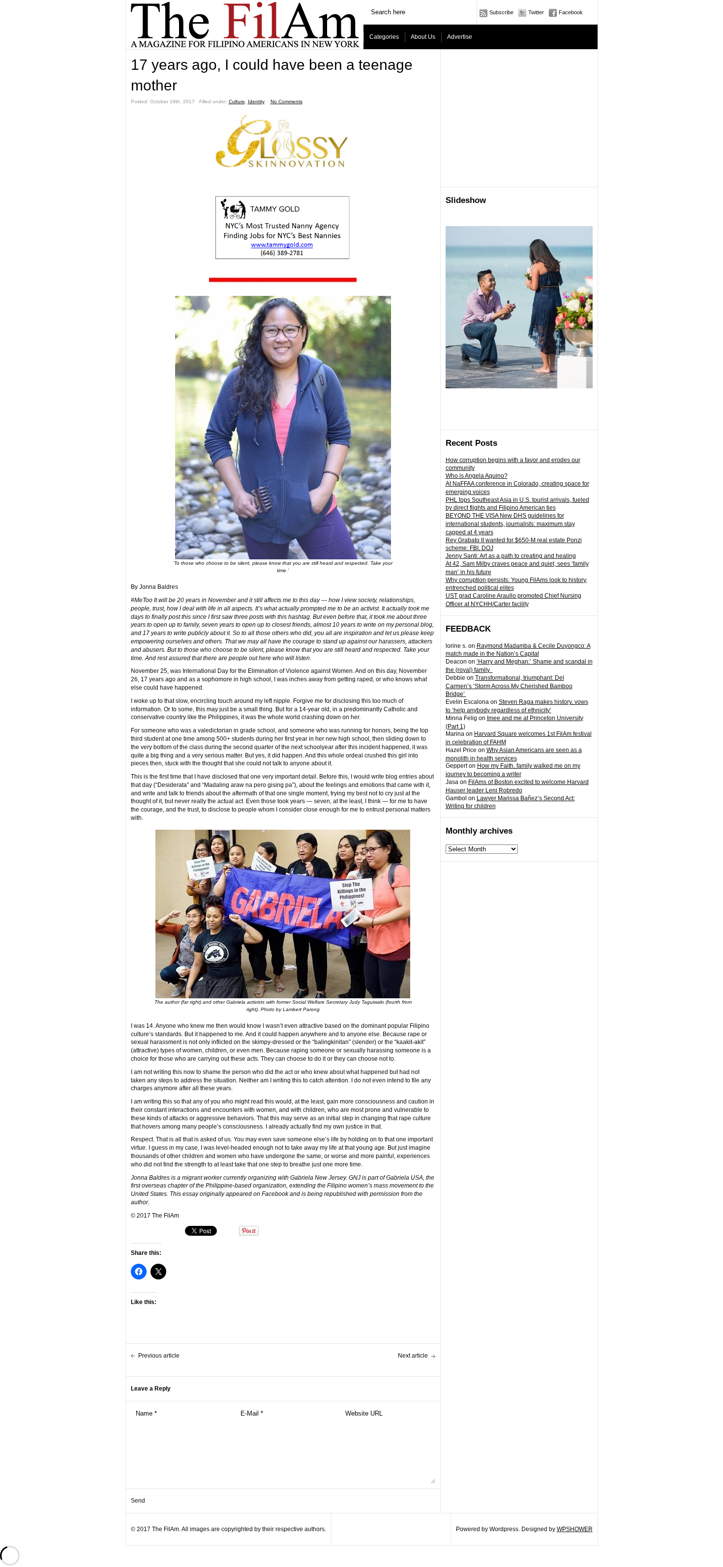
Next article (413, 1355)
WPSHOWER (575, 1529)
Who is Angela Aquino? (477, 475)
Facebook (571, 12)
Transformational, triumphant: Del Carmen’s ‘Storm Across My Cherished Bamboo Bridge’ (509, 686)
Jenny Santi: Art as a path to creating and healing (511, 555)
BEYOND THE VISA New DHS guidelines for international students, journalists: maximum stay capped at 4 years (510, 524)
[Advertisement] (519, 118)
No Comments (286, 101)
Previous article (159, 1355)
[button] (283, 280)
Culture (237, 101)
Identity (256, 101)
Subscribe (501, 12)
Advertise (459, 36)
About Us (423, 36)
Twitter (536, 12)
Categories (384, 36)
